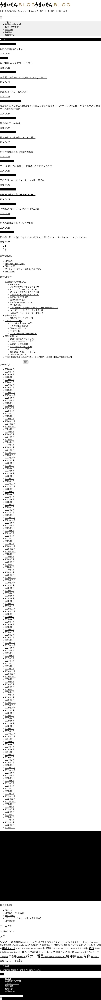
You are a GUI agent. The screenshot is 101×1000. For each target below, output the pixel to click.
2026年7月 (9, 372)
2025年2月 (9, 416)
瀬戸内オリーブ (91, 952)
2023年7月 (9, 466)
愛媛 (91, 948)
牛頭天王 (4, 956)
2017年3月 (9, 663)
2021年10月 (10, 520)
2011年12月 (10, 828)
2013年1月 (9, 794)
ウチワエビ (68, 942)
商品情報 (9, 30)
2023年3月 (9, 476)
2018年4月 (9, 630)
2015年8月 (9, 713)
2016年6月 (9, 687)
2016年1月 (9, 700)
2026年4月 (9, 380)
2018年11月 (10, 611)
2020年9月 (9, 554)
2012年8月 (9, 807)
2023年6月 (9, 468)
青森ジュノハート (8, 961)
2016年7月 (9, 684)
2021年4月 (9, 536)
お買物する (10, 35)
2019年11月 (10, 580)
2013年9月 (9, 773)
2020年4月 (9, 567)
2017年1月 (9, 669)
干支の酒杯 (83, 948)
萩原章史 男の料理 (13, 24)
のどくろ (50, 942)
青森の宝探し (95, 957)
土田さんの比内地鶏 (23, 949)
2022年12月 (10, 484)
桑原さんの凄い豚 (65, 952)
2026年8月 (9, 369)
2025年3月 (9, 413)
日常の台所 (10, 266)
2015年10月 (10, 708)
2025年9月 (9, 398)
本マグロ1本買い (12, 952)
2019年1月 (9, 606)
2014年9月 (9, 742)
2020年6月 (9, 562)
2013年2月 (9, 791)
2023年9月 (9, 460)
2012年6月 (9, 812)
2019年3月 (9, 601)
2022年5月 (9, 502)
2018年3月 (9, 632)
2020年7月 (9, 559)
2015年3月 (9, 726)
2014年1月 (9, 762)
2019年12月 (10, 578)
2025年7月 (9, 403)
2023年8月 (9, 463)
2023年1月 (9, 481)
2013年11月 (10, 768)
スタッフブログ (12, 27)
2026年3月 (9, 382)
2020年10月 (10, 551)
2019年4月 (9, 598)
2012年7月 (9, 809)
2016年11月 (10, 674)
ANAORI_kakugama (11, 941)
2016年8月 (9, 682)
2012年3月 (9, 820)
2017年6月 (9, 656)
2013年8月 (9, 775)
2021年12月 (10, 515)
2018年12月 (10, 609)
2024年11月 (10, 424)
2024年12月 (10, 421)
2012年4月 (9, 817)
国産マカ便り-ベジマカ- (10, 101)
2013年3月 (9, 788)
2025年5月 (9, 408)
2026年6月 (9, 374)
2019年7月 (9, 591)
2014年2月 (9, 760)
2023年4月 (9, 473)
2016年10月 (10, 676)
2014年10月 (10, 739)
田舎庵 (13, 956)
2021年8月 (9, 525)
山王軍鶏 (74, 949)
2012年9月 (9, 804)
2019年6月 (9, 593)
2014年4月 (9, 755)
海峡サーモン (79, 952)
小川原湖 (46, 948)
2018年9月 (9, 617)
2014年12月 (10, 734)
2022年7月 (9, 497)
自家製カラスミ (60, 957)
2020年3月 (9, 570)
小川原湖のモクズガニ (61, 948)
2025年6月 (9, 406)
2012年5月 (9, 814)
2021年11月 (10, 518)
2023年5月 (9, 471)
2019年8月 (9, 588)
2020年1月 (9, 575)
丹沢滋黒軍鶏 (5, 945)
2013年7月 (9, 778)
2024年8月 (9, 432)
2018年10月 (10, 614)
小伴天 (39, 949)
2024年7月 (9, 434)
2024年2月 (9, 447)
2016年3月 (9, 695)
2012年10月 (10, 801)
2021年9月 (9, 523)
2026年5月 (9, 377)
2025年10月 (10, 395)
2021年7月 (9, 528)
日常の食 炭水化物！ (15, 264)
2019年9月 (9, 585)
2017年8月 (9, 650)
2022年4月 (9, 505)
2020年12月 (10, 546)
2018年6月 (9, 624)
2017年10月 (10, 645)
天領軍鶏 (33, 948)
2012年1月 (9, 825)
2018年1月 (9, 637)
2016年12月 (10, 671)
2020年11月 (10, 549)
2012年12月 (10, 796)
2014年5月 (9, 752)
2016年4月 (9, 692)
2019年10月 (10, 583)
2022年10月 (10, 489)
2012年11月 (10, 799)
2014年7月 (9, 747)
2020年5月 (9, 564)
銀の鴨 (80, 957)
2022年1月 (9, 512)
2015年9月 (9, 710)
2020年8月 (9, 557)
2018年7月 (9, 622)
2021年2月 (9, 541)
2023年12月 (10, 453)
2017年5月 (9, 658)
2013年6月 (9, 781)
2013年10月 (10, 770)
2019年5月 (9, 596)
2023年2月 (9, 479)
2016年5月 (9, 689)
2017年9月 (9, 648)
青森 (86, 956)
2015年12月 (10, 703)
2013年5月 (9, 783)
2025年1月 (9, 419)
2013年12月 (10, 765)
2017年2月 (9, 666)
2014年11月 (10, 736)
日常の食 (9, 261)
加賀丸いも (36, 945)
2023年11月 (10, 455)
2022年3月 (9, 507)
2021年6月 (9, 531)
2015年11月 (10, 705)
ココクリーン (78, 942)
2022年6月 (9, 499)
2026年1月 (9, 387)
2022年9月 (9, 492)
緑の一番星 (35, 956)
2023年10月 (10, 458)
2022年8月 (9, 494)
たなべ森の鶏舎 (39, 942)
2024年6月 (9, 437)
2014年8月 (9, 744)
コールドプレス (90, 942)
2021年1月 (9, 544)
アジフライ (58, 942)
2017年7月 (9, 653)
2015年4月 (9, 723)
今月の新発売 (16, 945)
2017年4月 (9, 661)
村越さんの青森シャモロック (37, 951)
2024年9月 (9, 429)
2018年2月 (9, 635)
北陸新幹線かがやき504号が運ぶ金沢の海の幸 (57, 945)
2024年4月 (9, 442)
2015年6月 (9, 718)
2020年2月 (9, 572)
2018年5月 (9, 627)
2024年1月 (9, 450)
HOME (8, 22)
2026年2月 (9, 385)
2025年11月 (10, 393)
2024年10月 (10, 426)
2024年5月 (9, 439)
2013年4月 (9, 786)
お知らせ (9, 32)
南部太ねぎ (8, 948)
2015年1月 (9, 731)
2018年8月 (9, 619)
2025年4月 (9, 411)
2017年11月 (10, 643)
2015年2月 (9, 729)
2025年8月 (9, 400)
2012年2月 (9, 822)
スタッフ (98, 942)
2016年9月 (9, 679)
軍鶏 (73, 956)
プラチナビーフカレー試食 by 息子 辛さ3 (23, 269)
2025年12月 (10, 390)
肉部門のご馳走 (49, 957)
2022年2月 (9, 510)
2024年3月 (9, 445)
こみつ (31, 942)
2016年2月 (9, 697)
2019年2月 (9, 604)
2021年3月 (9, 538)
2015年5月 (9, 721)
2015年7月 (9, 716)
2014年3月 (9, 757)
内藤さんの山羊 (25, 945)
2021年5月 (9, 533)
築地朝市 (21, 956)
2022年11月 (10, 486)
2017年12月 (10, 640)
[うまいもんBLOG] (35, 7)
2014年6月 (9, 749)
